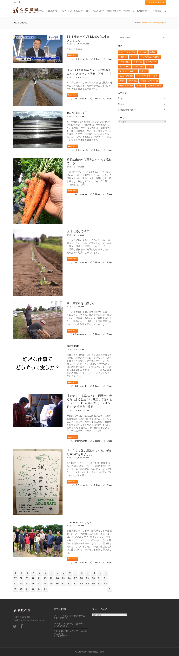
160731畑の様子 (77, 112)
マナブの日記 (124, 67)
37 (39, 583)
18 (21, 578)
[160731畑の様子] (38, 129)
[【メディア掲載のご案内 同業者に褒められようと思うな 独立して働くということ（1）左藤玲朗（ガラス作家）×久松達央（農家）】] (38, 410)
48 (105, 583)
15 (99, 573)
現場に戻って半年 (78, 231)
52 (33, 589)
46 (93, 583)
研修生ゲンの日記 (126, 86)
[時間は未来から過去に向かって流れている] (38, 191)
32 (105, 578)
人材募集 (143, 71)
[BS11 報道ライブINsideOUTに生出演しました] (38, 49)
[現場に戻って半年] (38, 263)
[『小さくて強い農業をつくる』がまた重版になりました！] (38, 482)
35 (27, 583)
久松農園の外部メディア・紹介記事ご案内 (70, 632)
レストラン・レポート (127, 71)
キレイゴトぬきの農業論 (150, 57)
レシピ (150, 67)
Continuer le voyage (79, 522)
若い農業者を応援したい (82, 303)
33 (15, 583)
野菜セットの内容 (154, 86)
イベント (133, 57)
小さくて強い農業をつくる (147, 76)
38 (45, 583)
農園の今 (140, 86)
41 (63, 583)
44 (81, 583)
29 (87, 578)
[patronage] (38, 362)
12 (81, 573)
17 (15, 578)
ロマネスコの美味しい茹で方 (68, 623)
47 (99, 583)
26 (69, 578)
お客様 (152, 52)
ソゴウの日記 (124, 62)
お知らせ (122, 57)
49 (15, 589)
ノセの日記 (138, 62)
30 (93, 578)
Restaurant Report (127, 109)
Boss (87, 44)
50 (21, 589)
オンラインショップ (156, 2)
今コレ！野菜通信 (126, 76)
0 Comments (82, 59)
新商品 (121, 81)
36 (33, 583)
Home (137, 23)
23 (51, 578)
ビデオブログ (151, 62)
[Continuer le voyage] (38, 538)
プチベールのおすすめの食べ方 (69, 616)
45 (87, 583)
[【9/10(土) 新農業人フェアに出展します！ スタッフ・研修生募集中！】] (38, 87)
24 (57, 578)
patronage (73, 345)
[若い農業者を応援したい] (38, 320)
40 (57, 583)
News (80, 44)
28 (81, 578)
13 (87, 573)
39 (51, 583)
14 (93, 573)
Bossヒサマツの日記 (127, 52)
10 (69, 573)
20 (33, 578)
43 (75, 583)
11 (75, 573)
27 (75, 578)
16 (105, 573)
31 (99, 578)
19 (27, 578)
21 (39, 578)
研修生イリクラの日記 (149, 81)
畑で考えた (133, 81)
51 (27, 589)
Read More (72, 55)
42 (69, 583)
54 (45, 589)
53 (39, 589)
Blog (75, 44)
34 (21, 583)
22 (45, 578)
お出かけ (142, 52)
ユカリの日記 (139, 67)
